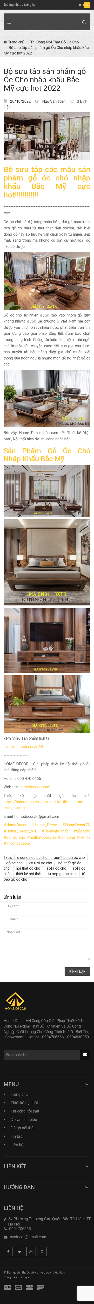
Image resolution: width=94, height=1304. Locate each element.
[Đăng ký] (85, 1055)
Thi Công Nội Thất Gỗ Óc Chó (54, 42)
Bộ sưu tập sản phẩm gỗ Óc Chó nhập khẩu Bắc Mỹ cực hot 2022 (45, 80)
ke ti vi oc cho (40, 863)
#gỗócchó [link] (81, 831)
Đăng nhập (13, 4)
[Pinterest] (42, 1251)
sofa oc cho (56, 868)
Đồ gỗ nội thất (22, 1128)
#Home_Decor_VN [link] (20, 831)
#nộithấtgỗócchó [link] (41, 837)
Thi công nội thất (25, 1111)
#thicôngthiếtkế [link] (17, 843)
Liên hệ (17, 1145)
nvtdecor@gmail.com (28, 1237)
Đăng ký (29, 4)
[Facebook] (8, 1251)
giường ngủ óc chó (69, 857)
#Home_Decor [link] (44, 825)
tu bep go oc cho (62, 874)
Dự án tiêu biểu (24, 1120)
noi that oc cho (28, 868)
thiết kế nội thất (28, 874)
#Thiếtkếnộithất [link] (54, 831)
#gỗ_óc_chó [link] (14, 837)
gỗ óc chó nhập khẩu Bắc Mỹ (47, 182)
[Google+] (30, 1251)
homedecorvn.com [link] (35, 787)
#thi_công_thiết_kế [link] (74, 837)
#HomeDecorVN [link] (76, 825)
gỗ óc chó (14, 863)
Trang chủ (15, 42)
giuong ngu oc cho (32, 857)
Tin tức (16, 1136)
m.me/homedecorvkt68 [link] (23, 746)
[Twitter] (19, 1251)
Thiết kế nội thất (24, 1103)
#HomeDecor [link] (15, 825)
